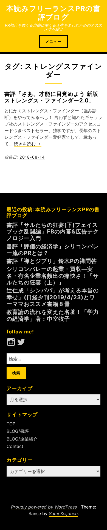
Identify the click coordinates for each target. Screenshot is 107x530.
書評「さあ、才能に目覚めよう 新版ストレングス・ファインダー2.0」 (51, 97)
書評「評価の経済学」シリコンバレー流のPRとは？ (53, 249)
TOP (11, 423)
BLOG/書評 (18, 431)
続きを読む (27, 144)
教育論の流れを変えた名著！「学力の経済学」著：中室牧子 (53, 315)
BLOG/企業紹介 (22, 439)
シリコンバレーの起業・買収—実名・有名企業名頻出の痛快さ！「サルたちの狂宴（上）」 (53, 275)
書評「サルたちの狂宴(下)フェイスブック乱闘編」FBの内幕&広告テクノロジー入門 (53, 231)
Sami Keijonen (63, 513)
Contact (15, 446)
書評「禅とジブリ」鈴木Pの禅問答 (52, 260)
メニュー (53, 41)
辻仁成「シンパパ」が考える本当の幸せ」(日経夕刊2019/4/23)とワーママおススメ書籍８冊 (53, 297)
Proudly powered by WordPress (44, 507)
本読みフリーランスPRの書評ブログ (53, 12)
